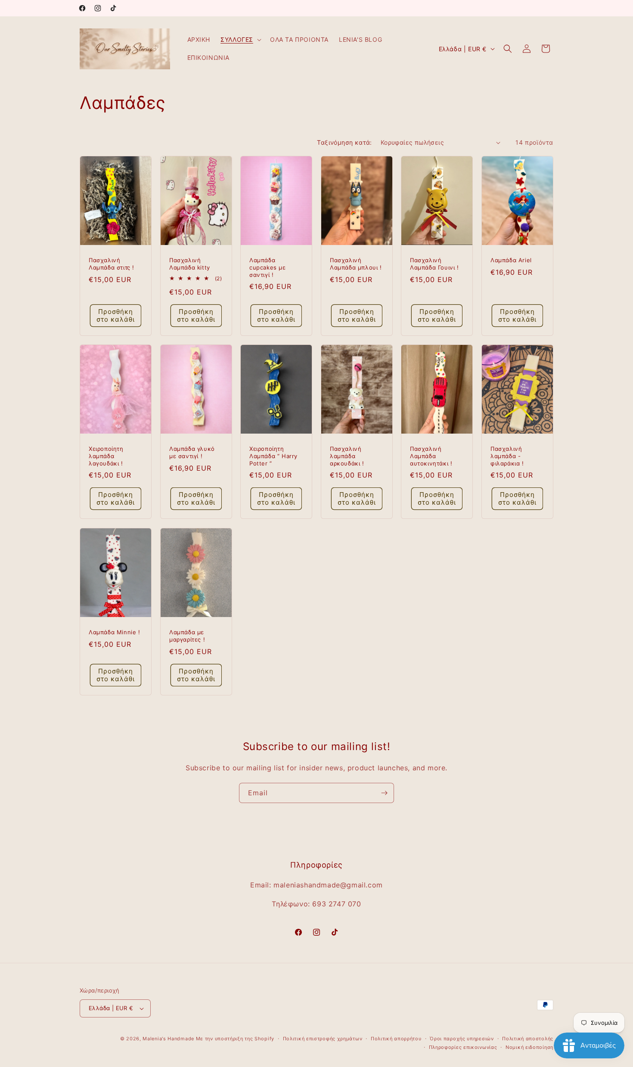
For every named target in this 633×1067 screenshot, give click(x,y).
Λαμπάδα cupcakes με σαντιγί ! (267, 267)
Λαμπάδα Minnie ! (114, 631)
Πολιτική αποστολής (527, 1039)
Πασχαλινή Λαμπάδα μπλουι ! (356, 264)
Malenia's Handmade (168, 1039)
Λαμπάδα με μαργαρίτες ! (187, 635)
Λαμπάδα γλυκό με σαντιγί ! (192, 452)
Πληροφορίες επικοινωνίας (463, 1047)
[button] (240, 40)
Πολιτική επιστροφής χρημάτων (323, 1039)
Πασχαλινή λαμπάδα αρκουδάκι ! (347, 456)
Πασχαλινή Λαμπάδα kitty (189, 264)
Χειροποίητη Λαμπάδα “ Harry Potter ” (273, 456)
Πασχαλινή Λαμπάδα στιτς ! (111, 264)
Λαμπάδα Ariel (511, 260)
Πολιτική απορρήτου (396, 1039)
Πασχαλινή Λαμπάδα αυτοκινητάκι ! (431, 456)
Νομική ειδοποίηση (529, 1047)
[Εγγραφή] (384, 793)
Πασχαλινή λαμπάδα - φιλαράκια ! (507, 456)
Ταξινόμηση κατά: (344, 142)
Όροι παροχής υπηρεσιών (461, 1039)
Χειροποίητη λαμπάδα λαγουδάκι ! (106, 456)
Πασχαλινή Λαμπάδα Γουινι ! (434, 264)
